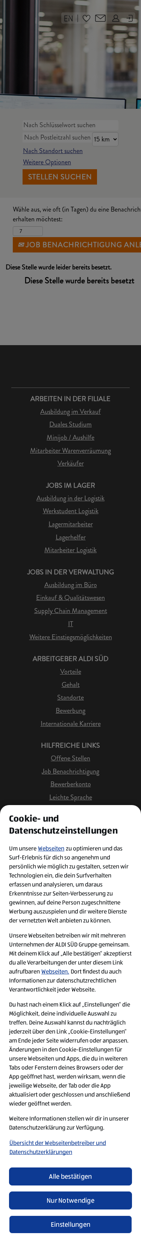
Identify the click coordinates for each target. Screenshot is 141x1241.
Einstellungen (71, 1224)
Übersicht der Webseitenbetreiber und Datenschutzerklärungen (57, 1147)
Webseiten (51, 848)
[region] (70, 1023)
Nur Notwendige (70, 1200)
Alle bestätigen (70, 1176)
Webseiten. (55, 971)
